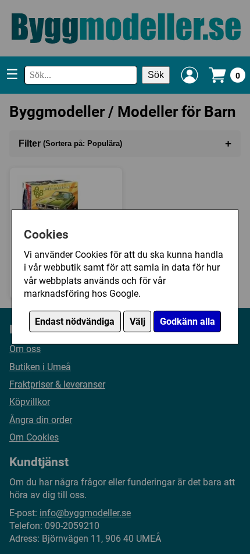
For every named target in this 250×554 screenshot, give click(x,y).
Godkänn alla (187, 321)
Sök (156, 75)
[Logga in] (189, 75)
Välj (137, 321)
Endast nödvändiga (75, 321)
